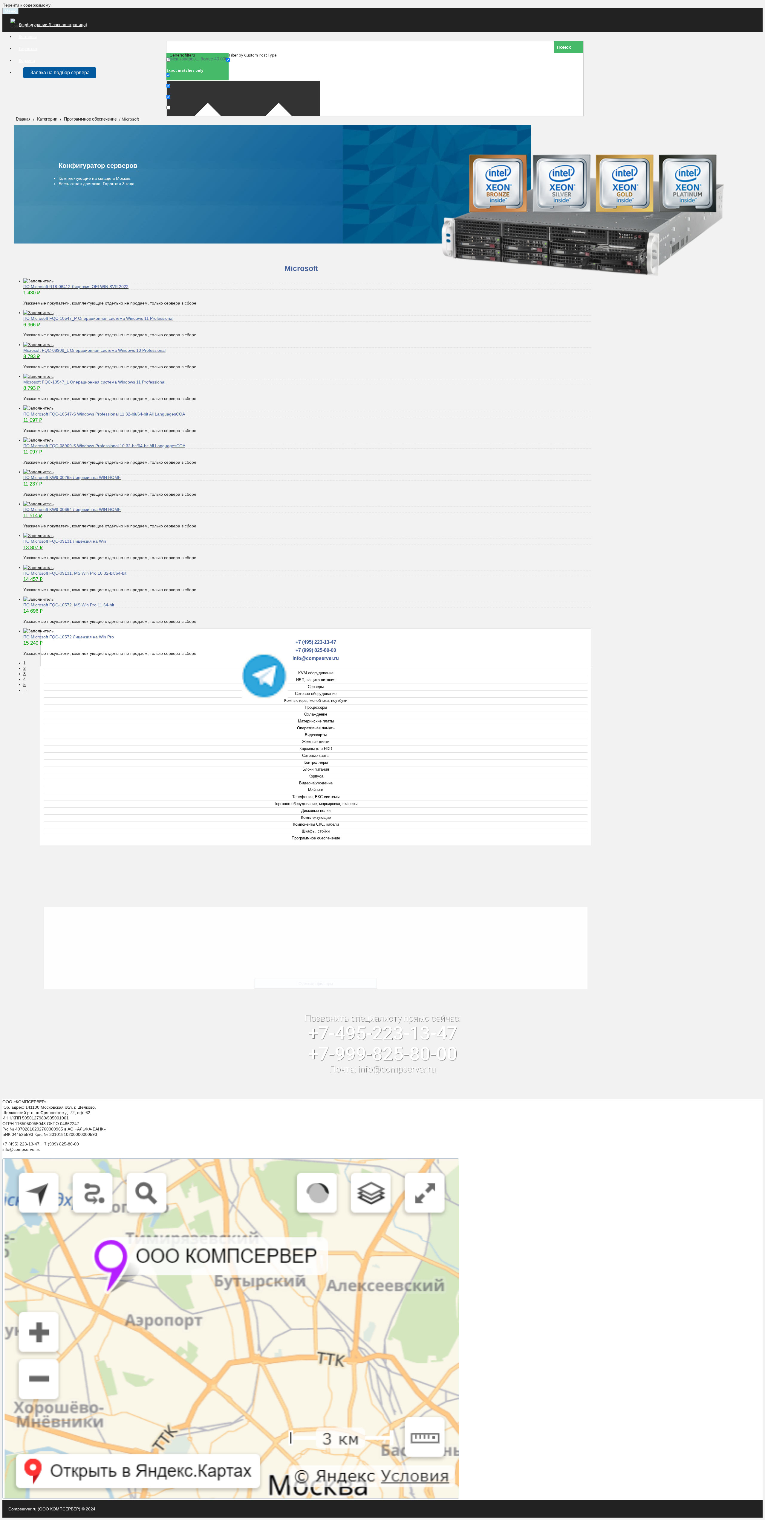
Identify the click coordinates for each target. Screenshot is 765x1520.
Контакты (28, 36)
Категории (47, 119)
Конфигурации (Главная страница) (53, 24)
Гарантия (28, 48)
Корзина (27, 60)
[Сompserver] (23, 26)
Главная (23, 119)
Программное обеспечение (90, 119)
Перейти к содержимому (26, 5)
